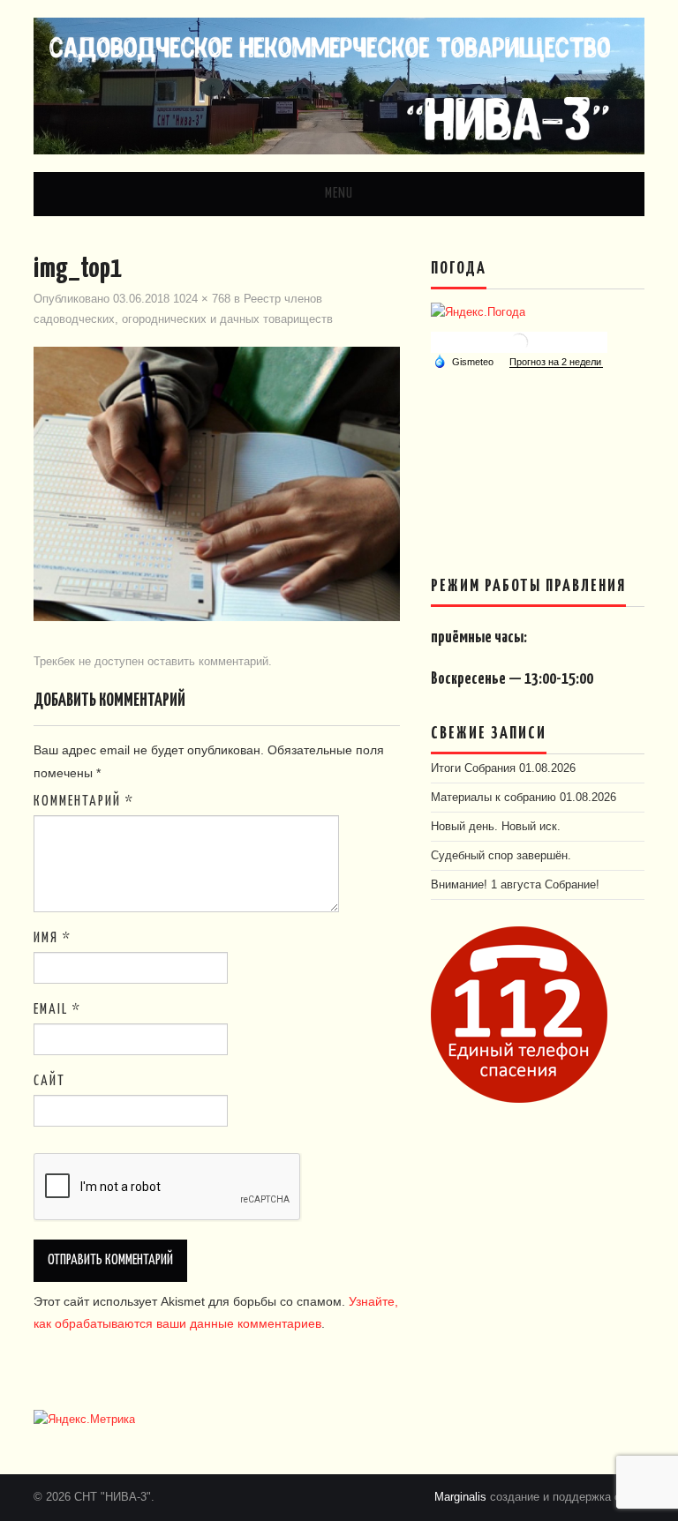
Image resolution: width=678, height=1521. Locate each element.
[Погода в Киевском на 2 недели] (556, 362)
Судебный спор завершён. (501, 856)
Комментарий (84, 801)
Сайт (49, 1081)
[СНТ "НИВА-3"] (339, 85)
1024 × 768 (201, 299)
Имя (53, 938)
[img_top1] (217, 483)
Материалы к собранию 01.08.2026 (523, 797)
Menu (339, 193)
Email (57, 1009)
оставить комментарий (207, 662)
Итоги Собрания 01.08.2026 (503, 768)
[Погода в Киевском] (519, 341)
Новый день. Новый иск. (496, 826)
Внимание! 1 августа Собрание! (515, 885)
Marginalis (460, 1497)
